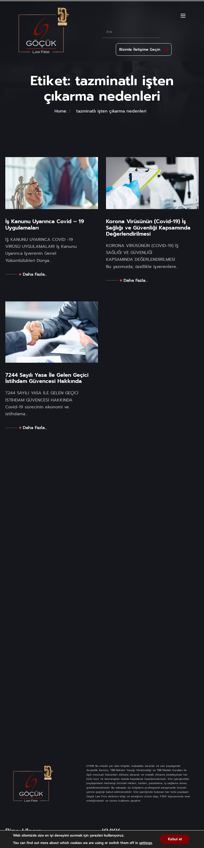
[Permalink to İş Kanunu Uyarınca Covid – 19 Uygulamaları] (51, 183)
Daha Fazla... (35, 274)
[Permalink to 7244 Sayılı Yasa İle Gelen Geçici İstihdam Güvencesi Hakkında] (51, 332)
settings (145, 843)
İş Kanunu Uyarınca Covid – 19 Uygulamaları (44, 224)
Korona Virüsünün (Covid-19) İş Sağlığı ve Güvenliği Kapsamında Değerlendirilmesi (148, 227)
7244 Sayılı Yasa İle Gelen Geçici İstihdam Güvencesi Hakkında (46, 378)
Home (60, 111)
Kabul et (175, 839)
